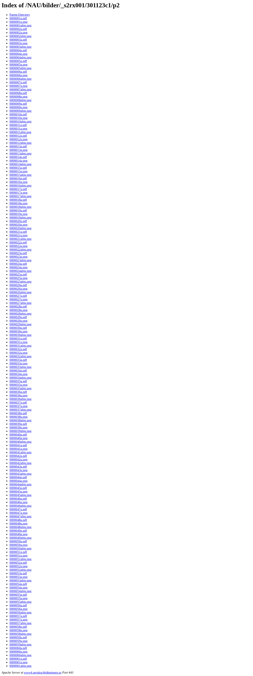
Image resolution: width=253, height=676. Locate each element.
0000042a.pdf (18, 456)
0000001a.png (18, 22)
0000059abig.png (20, 644)
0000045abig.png (20, 495)
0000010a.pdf (18, 114)
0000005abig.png (20, 68)
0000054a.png (18, 587)
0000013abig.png (20, 153)
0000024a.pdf (18, 263)
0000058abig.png (20, 633)
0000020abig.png (20, 228)
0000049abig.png (20, 537)
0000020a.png (18, 224)
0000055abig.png (20, 601)
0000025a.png (18, 278)
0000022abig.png (20, 249)
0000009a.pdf (18, 103)
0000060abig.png (20, 655)
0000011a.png (18, 128)
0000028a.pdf (18, 306)
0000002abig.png (20, 36)
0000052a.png (18, 566)
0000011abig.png (20, 132)
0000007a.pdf (18, 82)
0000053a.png (18, 577)
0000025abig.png (20, 281)
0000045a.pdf (18, 488)
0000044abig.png (20, 484)
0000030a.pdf (18, 328)
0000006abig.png (20, 78)
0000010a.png (18, 118)
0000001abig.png (20, 25)
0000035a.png (18, 384)
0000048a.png (18, 523)
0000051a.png (18, 555)
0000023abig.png (20, 260)
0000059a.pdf (18, 637)
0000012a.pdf (18, 135)
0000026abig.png (20, 292)
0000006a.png (18, 75)
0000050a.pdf (18, 541)
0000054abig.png (20, 591)
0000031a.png (18, 342)
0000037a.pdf (18, 402)
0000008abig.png (20, 100)
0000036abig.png (20, 399)
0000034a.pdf (18, 370)
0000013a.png (18, 150)
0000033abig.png (20, 367)
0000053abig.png (20, 580)
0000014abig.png (20, 164)
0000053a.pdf (18, 573)
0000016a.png (18, 182)
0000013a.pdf (18, 146)
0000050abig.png (20, 548)
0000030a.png (18, 331)
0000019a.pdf (18, 210)
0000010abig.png (20, 121)
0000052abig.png (20, 569)
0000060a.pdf (18, 648)
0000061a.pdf (18, 658)
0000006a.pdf (18, 71)
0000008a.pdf (18, 93)
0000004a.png (18, 54)
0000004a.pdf (18, 50)
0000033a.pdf (18, 360)
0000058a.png (18, 630)
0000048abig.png (20, 527)
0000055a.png (18, 598)
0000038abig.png (20, 420)
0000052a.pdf (18, 562)
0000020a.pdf (18, 221)
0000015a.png (18, 171)
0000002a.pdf (18, 29)
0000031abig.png (20, 345)
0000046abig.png (20, 505)
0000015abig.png (20, 175)
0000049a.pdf (18, 530)
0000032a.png (18, 352)
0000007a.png (18, 86)
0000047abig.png (20, 516)
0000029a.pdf (18, 317)
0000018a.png (18, 203)
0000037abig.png (20, 409)
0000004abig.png (20, 57)
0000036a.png (18, 395)
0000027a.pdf (18, 295)
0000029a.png (18, 320)
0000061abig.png (20, 666)
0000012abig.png (20, 142)
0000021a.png (18, 235)
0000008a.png (18, 96)
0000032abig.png (20, 356)
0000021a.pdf (18, 231)
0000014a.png (18, 160)
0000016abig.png (20, 185)
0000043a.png (18, 470)
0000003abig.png (20, 46)
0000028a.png (18, 310)
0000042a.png (18, 459)
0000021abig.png (20, 239)
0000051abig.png (20, 559)
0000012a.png (18, 139)
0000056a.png (18, 609)
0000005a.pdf (18, 61)
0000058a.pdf (18, 626)
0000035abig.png (20, 388)
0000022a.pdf (18, 242)
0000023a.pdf (18, 253)
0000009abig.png (20, 110)
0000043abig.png (20, 473)
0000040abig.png (20, 441)
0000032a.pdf (18, 349)
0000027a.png (18, 299)
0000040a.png (18, 438)
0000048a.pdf (18, 520)
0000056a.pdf (18, 605)
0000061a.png (18, 662)
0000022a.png (18, 246)
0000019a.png (18, 214)
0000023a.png (18, 256)
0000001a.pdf (18, 18)
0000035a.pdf (18, 381)
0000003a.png (18, 43)
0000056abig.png (20, 612)
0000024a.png (18, 267)
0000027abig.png (20, 303)
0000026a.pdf (18, 285)
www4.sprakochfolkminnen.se (42, 672)
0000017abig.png (20, 196)
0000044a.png (18, 480)
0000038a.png (18, 416)
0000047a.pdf (18, 509)
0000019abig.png (20, 217)
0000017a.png (18, 192)
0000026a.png (18, 288)
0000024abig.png (20, 271)
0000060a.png (18, 651)
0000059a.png (18, 641)
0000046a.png (18, 502)
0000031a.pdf (18, 338)
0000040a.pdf (18, 434)
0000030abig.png (20, 335)
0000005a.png (18, 64)
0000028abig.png (20, 313)
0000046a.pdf (18, 498)
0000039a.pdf (18, 424)
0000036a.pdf (18, 392)
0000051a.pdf (18, 552)
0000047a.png (18, 513)
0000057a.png (18, 619)
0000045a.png (18, 491)
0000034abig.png (20, 377)
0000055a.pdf (18, 594)
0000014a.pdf (18, 157)
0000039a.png (18, 427)
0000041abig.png (20, 452)
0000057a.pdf (18, 616)
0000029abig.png (20, 324)
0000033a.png (18, 363)
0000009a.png (18, 107)
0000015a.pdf (18, 167)
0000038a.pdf (18, 413)
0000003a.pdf (18, 39)
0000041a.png (18, 448)
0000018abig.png (20, 207)
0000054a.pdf (18, 584)
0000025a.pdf (18, 274)
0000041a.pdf (18, 445)
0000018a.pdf (18, 199)
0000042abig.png (20, 463)
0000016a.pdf (18, 178)
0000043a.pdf (18, 466)
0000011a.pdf (18, 125)
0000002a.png (18, 32)
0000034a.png (18, 374)
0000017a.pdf (18, 189)
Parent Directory (19, 14)
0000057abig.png (20, 623)
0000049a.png (18, 534)
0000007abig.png (20, 89)
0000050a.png (18, 545)
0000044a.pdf (18, 477)
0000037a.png (18, 406)
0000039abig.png (20, 431)
